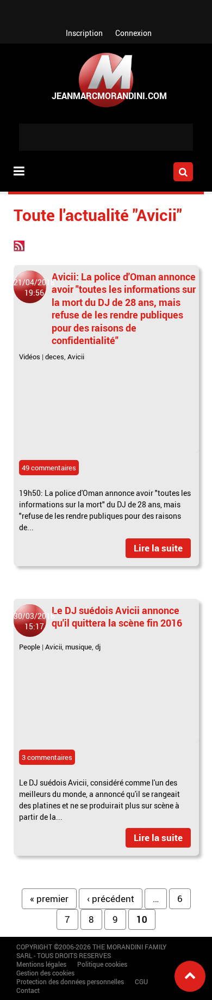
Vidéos (29, 356)
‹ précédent (110, 898)
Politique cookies (102, 964)
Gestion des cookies (45, 972)
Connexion (133, 33)
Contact (28, 990)
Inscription (84, 33)
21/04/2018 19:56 (34, 287)
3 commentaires (47, 757)
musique (78, 647)
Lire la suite (158, 548)
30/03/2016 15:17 (34, 621)
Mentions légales (41, 964)
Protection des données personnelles (70, 981)
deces (54, 356)
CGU (141, 981)
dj (98, 647)
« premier (49, 898)
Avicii (75, 356)
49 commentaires (49, 468)
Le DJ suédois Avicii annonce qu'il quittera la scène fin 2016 (117, 616)
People (29, 647)
